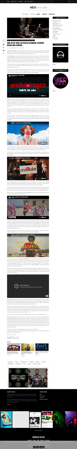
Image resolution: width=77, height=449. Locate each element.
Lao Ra (37, 361)
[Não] (75, 444)
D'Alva (17, 361)
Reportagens (25, 14)
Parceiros (20, 1)
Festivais (13, 40)
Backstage (44, 14)
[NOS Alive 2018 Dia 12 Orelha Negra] (42, 347)
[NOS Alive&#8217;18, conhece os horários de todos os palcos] (13, 347)
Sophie (29, 363)
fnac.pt (29, 312)
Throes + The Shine (36, 363)
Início (8, 1)
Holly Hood (32, 361)
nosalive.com (13, 334)
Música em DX (14, 47)
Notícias (33, 14)
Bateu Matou (10, 361)
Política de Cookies (28, 1)
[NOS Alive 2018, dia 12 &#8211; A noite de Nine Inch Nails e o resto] (27, 347)
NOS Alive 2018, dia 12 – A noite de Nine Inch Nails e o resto (26, 353)
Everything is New (24, 361)
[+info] (8, 404)
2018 (9, 40)
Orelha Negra (18, 363)
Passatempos (52, 14)
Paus (24, 363)
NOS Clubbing (10, 363)
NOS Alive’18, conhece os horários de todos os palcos (13, 352)
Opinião (38, 14)
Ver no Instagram (39, 430)
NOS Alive (19, 40)
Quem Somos (14, 1)
